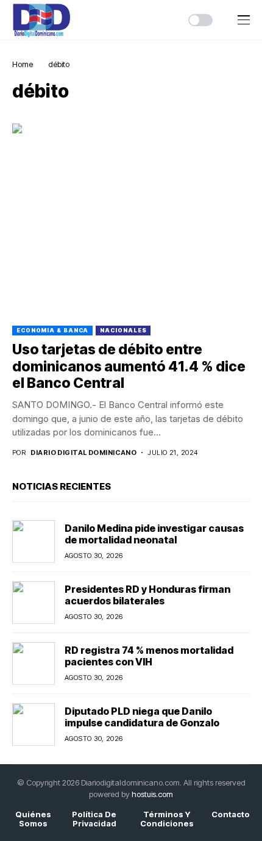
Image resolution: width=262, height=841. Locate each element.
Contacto (230, 814)
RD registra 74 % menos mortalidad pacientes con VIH (149, 656)
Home (22, 64)
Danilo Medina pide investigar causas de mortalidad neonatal (154, 534)
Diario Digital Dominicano (83, 453)
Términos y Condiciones (167, 819)
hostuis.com (152, 794)
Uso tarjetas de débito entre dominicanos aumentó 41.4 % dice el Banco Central (129, 366)
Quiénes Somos (33, 819)
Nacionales (123, 330)
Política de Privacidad (94, 819)
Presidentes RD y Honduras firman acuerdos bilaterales (147, 595)
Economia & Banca (52, 330)
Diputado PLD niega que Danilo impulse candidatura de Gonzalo (142, 717)
